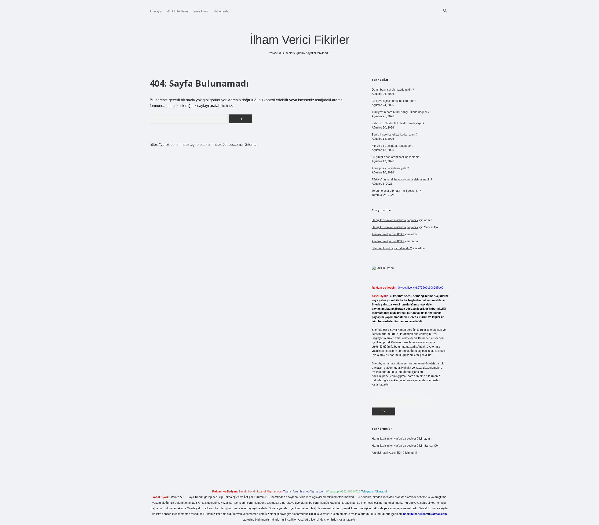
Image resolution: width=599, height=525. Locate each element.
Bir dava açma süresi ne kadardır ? (394, 101)
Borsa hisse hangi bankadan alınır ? (395, 134)
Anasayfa (156, 11)
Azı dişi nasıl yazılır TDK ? (388, 234)
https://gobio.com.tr (197, 145)
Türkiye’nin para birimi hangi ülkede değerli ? (400, 112)
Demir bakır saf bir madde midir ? (393, 89)
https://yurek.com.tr (165, 145)
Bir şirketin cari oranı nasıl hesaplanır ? (396, 157)
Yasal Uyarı (201, 11)
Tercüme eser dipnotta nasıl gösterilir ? (396, 190)
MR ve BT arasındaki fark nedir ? (392, 145)
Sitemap (252, 145)
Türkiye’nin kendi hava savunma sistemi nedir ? (402, 179)
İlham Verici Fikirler (300, 39)
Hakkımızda (221, 11)
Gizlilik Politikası (177, 11)
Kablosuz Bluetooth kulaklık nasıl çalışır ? (398, 123)
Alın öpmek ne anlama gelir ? (390, 168)
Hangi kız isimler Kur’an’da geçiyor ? (395, 220)
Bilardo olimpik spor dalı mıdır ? (392, 248)
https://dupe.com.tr (229, 145)
